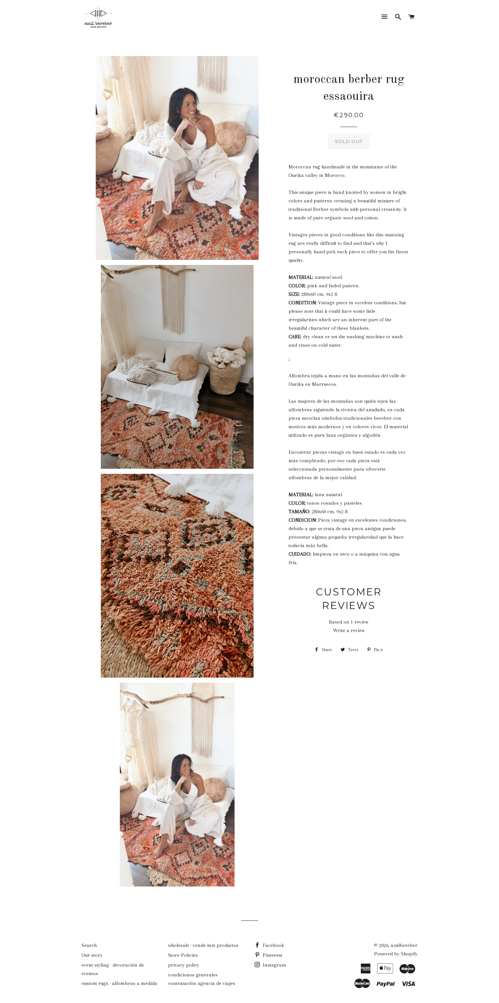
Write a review (349, 630)
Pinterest (271, 955)
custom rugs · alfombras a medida (119, 983)
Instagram (273, 965)
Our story (92, 955)
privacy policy (183, 965)
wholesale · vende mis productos (203, 945)
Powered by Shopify (396, 954)
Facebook (272, 945)
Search (89, 945)
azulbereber (404, 945)
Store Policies (183, 955)
